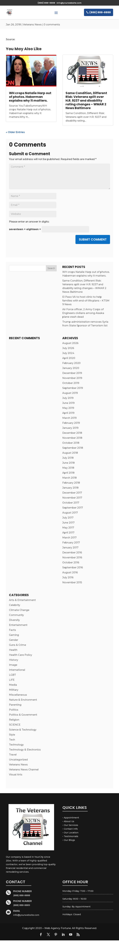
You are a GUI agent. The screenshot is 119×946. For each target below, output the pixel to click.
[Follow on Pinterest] (56, 934)
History (13, 659)
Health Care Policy (20, 654)
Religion (14, 719)
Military (13, 689)
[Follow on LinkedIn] (63, 934)
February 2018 (71, 482)
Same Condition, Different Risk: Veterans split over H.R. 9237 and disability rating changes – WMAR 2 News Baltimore (86, 100)
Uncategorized (18, 759)
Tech (12, 739)
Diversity (14, 620)
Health (13, 649)
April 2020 (68, 358)
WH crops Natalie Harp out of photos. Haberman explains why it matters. (30, 97)
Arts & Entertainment (22, 600)
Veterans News (32, 24)
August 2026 (70, 343)
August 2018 (70, 452)
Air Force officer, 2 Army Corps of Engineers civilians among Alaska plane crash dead (83, 313)
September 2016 (72, 567)
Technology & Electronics (25, 749)
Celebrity (14, 605)
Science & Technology (22, 729)
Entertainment (18, 625)
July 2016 (67, 577)
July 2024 (68, 353)
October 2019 (70, 383)
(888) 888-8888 (100, 12)
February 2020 (71, 363)
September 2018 (72, 447)
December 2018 (72, 432)
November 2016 (72, 557)
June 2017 (68, 522)
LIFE (12, 679)
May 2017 (68, 527)
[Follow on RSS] (78, 934)
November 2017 (72, 497)
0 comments (52, 24)
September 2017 (72, 507)
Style (12, 734)
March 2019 (69, 417)
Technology (16, 744)
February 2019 (71, 422)
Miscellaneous (18, 694)
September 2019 (72, 388)
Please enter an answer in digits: (29, 221)
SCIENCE (14, 724)
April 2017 (68, 532)
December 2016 (72, 552)
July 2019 (67, 398)
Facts (12, 629)
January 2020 (70, 368)
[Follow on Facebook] (41, 934)
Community (16, 615)
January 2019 (70, 427)
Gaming (14, 634)
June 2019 (68, 402)
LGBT (12, 674)
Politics (13, 709)
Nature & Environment (23, 699)
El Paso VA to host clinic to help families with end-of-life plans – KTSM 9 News (85, 300)
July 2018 (68, 457)
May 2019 (68, 407)
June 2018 (68, 462)
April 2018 (68, 472)
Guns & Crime (17, 644)
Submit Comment (93, 239)
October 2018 (70, 442)
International (17, 669)
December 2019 (72, 373)
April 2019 (68, 412)
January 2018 (70, 487)
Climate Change (19, 610)
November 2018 (72, 437)
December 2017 (72, 492)
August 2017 (70, 512)
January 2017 (70, 547)
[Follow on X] (48, 934)
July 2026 (68, 348)
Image (13, 664)
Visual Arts (15, 774)
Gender (13, 639)
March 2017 (69, 537)
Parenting (15, 704)
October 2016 (70, 562)
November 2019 (72, 378)
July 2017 (67, 517)
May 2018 (68, 467)
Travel (13, 754)
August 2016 (70, 572)
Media (13, 684)
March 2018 (69, 477)
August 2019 (70, 393)
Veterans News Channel (24, 769)
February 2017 (71, 542)
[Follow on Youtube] (71, 934)
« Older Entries (15, 132)
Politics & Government (23, 714)
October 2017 (70, 502)
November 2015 (72, 582)
